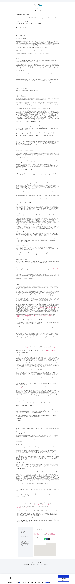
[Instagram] (49, 539)
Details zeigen (47, 582)
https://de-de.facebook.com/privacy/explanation (49, 296)
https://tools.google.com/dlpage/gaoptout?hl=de (38, 401)
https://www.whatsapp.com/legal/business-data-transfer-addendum (26, 280)
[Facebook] (47, 539)
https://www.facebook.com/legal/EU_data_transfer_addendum (25, 315)
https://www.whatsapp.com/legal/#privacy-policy (50, 268)
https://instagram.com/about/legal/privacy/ (49, 350)
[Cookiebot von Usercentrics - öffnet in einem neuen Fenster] (10, 582)
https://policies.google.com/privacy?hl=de (22, 507)
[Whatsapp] (45, 539)
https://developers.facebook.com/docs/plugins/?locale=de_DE (49, 289)
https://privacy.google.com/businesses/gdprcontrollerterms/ (25, 504)
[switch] (28, 582)
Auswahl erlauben (63, 578)
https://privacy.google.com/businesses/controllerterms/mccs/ (25, 387)
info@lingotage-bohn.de (51, 534)
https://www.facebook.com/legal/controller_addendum (48, 307)
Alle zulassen (63, 576)
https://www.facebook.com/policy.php (22, 316)
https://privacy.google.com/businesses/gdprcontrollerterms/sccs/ (46, 504)
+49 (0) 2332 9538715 (49, 533)
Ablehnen (63, 580)
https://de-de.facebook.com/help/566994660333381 (44, 315)
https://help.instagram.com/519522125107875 (43, 347)
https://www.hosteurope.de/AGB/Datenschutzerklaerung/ (46, 62)
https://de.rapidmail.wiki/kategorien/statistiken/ (49, 442)
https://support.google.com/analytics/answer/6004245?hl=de (25, 403)
